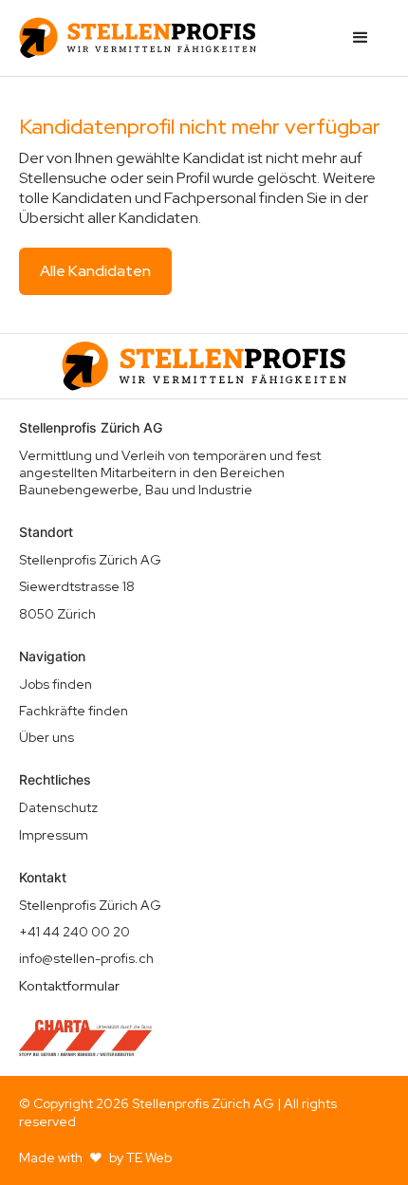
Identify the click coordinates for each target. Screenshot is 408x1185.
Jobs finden (55, 684)
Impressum (53, 834)
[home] (137, 38)
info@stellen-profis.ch (86, 958)
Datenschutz (58, 807)
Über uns (46, 737)
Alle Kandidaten (95, 271)
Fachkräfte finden (73, 710)
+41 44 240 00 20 (74, 931)
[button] (360, 37)
